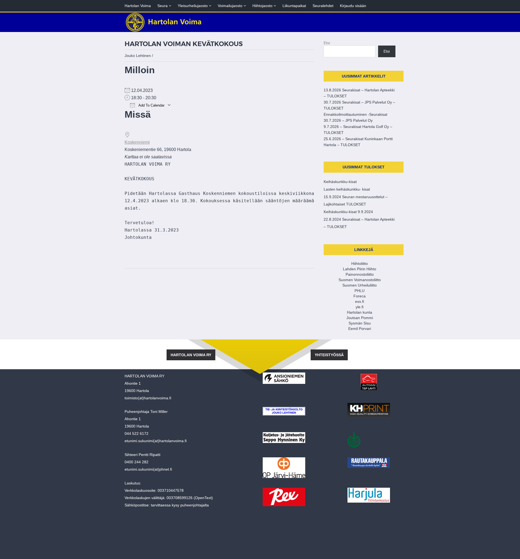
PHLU (360, 290)
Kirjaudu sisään (353, 6)
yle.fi (359, 307)
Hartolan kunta (359, 312)
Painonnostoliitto (360, 274)
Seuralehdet (323, 6)
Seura (164, 6)
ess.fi (359, 301)
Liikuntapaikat (294, 6)
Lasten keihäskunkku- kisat (347, 189)
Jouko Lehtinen (138, 55)
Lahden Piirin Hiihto (359, 269)
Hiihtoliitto (359, 263)
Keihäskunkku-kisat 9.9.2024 (348, 212)
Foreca (359, 296)
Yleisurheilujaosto (194, 6)
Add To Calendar (151, 105)
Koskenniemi (137, 142)
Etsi (327, 43)
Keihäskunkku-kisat (340, 181)
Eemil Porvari (359, 328)
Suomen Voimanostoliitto (360, 280)
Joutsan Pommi (359, 318)
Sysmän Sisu (360, 323)
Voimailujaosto (232, 6)
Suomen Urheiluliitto (359, 285)
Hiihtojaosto (264, 6)
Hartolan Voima (138, 6)
